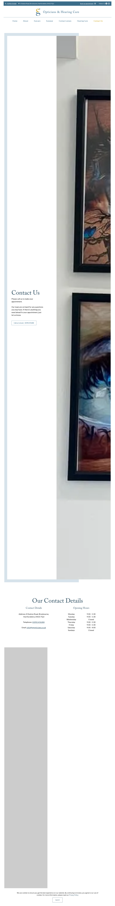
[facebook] (106, 4)
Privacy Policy (73, 895)
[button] (37, 21)
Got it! (57, 900)
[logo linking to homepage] (57, 12)
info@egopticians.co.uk (36, 627)
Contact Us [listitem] (98, 21)
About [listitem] (25, 21)
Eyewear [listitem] (49, 21)
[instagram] (109, 4)
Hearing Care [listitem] (82, 21)
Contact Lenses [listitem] (65, 21)
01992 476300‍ (38, 622)
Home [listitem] (14, 21)
